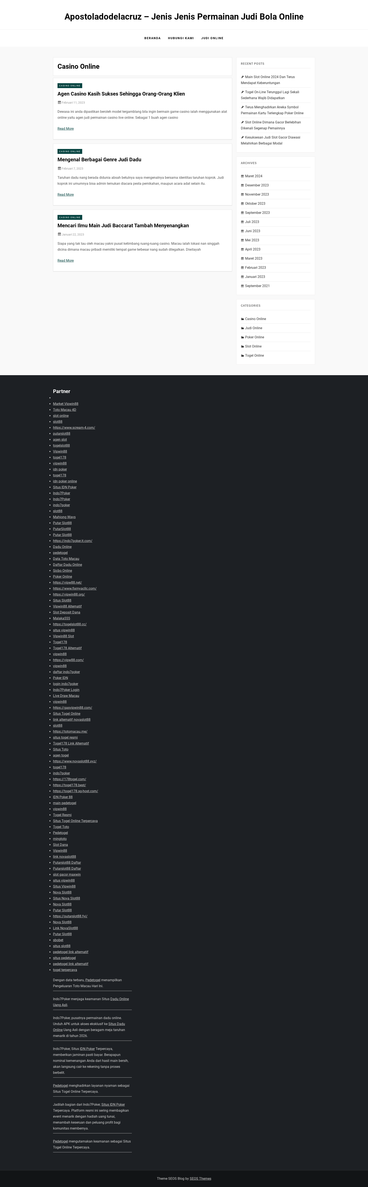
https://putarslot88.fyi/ (70, 916)
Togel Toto (61, 827)
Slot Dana (60, 845)
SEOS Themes (200, 1179)
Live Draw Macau (66, 696)
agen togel (61, 755)
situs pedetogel (64, 958)
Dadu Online (62, 547)
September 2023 (257, 213)
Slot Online (253, 346)
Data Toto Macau (66, 559)
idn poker (60, 469)
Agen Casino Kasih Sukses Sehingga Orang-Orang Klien (121, 94)
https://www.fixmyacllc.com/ (75, 588)
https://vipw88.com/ (68, 660)
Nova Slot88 (62, 892)
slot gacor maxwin (67, 874)
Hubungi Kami (181, 38)
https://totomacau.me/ (70, 731)
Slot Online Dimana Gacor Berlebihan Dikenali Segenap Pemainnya (271, 125)
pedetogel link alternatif (70, 952)
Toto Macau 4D (64, 410)
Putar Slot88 (62, 523)
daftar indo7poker (66, 672)
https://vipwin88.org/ (69, 594)
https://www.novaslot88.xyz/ (75, 761)
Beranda (152, 38)
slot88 (57, 422)
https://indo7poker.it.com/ (72, 541)
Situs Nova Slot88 (66, 898)
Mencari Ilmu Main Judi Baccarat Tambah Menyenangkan (123, 226)
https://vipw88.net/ (67, 583)
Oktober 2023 (255, 204)
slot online (61, 416)
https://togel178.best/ (69, 785)
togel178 (59, 457)
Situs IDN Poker (64, 487)
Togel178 (60, 642)
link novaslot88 (64, 857)
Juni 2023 (252, 231)
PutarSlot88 (62, 529)
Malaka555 (61, 618)
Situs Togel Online (66, 714)
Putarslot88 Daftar (67, 863)
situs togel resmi (65, 737)
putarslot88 (61, 434)
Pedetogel (60, 833)
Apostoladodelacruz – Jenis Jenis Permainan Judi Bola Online (184, 17)
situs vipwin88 (64, 630)
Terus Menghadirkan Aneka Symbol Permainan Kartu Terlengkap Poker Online (272, 110)
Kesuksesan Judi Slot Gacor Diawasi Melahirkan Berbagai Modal (270, 140)
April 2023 (252, 249)
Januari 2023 (255, 277)
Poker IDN (60, 678)
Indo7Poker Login (66, 690)
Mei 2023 (252, 240)
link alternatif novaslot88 (72, 720)
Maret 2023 (253, 258)
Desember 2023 (257, 185)
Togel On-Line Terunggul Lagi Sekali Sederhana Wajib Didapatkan (270, 95)
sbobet (58, 940)
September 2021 (257, 286)
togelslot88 (61, 445)
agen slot (60, 440)
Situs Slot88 (62, 600)
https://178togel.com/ (69, 779)
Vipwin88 (60, 451)
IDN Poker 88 (63, 797)
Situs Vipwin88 (64, 886)
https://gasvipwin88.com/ (72, 708)
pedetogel (60, 553)
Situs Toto (60, 749)
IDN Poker (87, 1049)
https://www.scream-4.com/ (74, 428)
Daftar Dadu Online (67, 565)
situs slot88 (61, 946)
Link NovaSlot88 (65, 928)
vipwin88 (60, 463)
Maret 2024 (253, 176)
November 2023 (257, 194)
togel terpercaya (65, 970)
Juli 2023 (252, 222)
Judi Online (212, 38)
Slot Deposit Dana (66, 612)
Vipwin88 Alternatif (67, 606)
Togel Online (254, 355)
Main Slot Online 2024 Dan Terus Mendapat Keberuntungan (268, 80)
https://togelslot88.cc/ (70, 624)
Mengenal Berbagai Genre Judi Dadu (99, 160)
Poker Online (254, 337)
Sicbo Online (62, 571)
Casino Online (69, 85)
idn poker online (65, 481)
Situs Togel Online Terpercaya (75, 821)
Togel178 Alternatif (67, 648)
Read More (66, 129)
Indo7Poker (61, 493)
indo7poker (61, 505)
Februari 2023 (255, 268)
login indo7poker (65, 684)
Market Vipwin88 (65, 404)
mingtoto (60, 839)
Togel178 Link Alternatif (71, 743)
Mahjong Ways (64, 517)
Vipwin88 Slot (63, 636)
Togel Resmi (62, 815)
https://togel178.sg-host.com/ (75, 791)
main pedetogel (64, 803)
